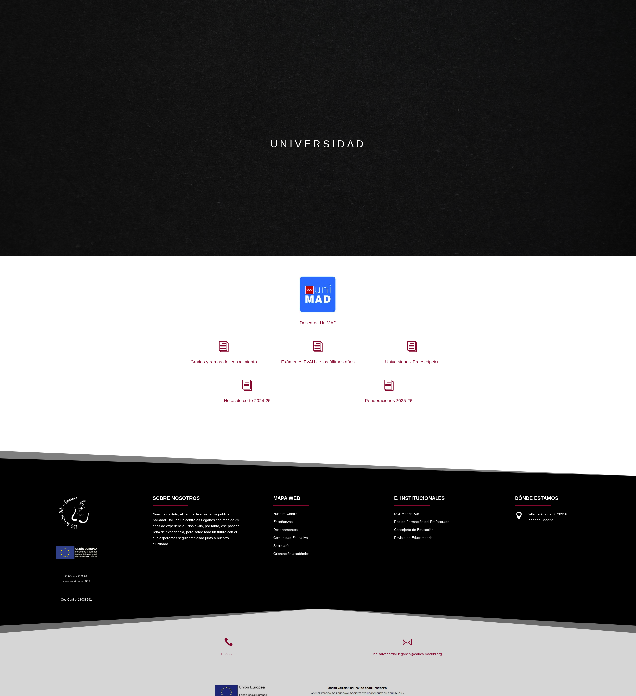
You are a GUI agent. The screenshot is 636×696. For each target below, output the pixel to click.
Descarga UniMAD (318, 322)
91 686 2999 (228, 654)
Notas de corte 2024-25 (247, 400)
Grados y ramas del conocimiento (223, 361)
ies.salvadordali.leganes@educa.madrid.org (407, 654)
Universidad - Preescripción (412, 361)
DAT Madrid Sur (406, 514)
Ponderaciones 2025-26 (388, 400)
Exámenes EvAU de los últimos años (318, 361)
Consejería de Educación (414, 530)
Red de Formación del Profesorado (421, 522)
